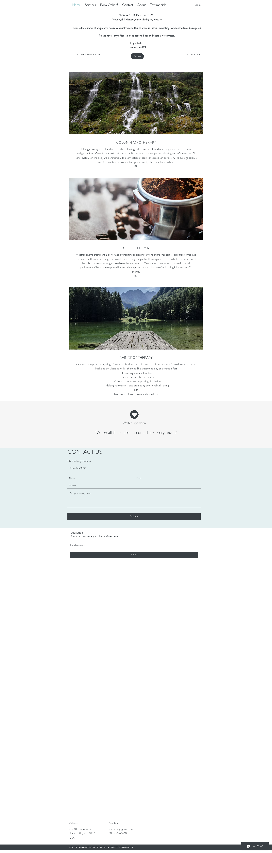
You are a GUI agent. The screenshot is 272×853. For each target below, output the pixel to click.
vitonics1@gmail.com (79, 461)
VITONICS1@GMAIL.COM (88, 54)
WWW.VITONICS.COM (136, 15)
